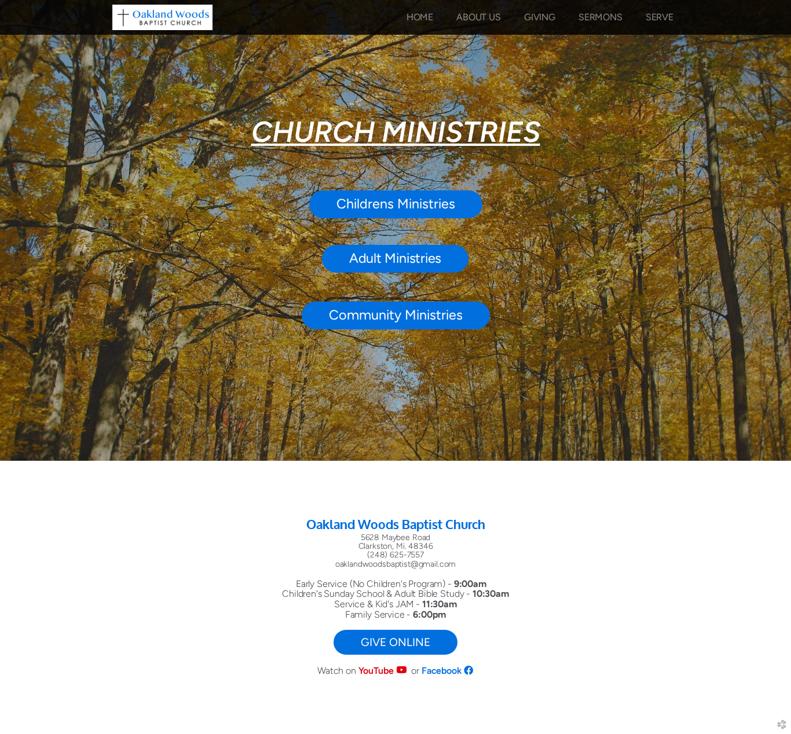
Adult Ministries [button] (395, 258)
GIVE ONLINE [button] (395, 642)
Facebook (443, 670)
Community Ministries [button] (396, 315)
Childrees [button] (395, 204)
